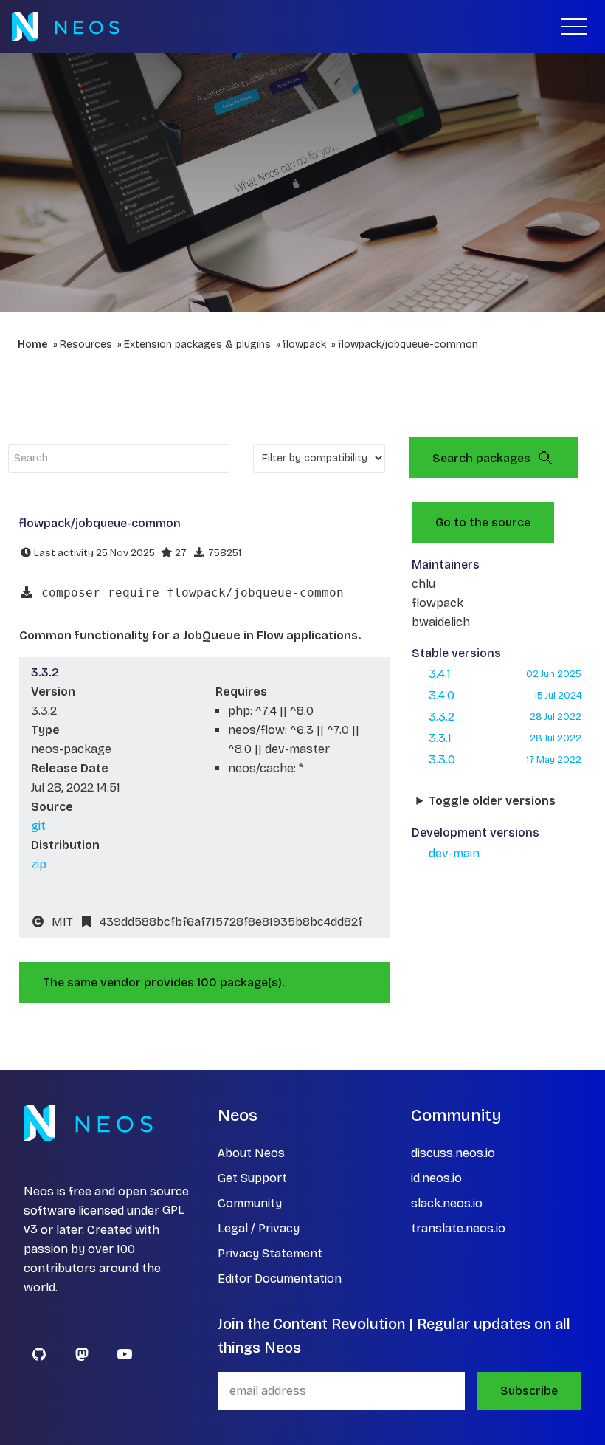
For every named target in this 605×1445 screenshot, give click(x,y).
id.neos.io (436, 1178)
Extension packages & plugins (197, 344)
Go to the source (482, 522)
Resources (86, 344)
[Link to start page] (65, 26)
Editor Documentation (280, 1278)
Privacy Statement (270, 1253)
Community (250, 1203)
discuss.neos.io (453, 1153)
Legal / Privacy (259, 1228)
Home (33, 344)
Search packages (481, 458)
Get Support (252, 1178)
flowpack (304, 344)
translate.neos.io (458, 1228)
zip (38, 864)
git (38, 826)
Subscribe (529, 1391)
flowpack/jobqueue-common (408, 344)
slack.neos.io (447, 1203)
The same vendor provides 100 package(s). (164, 982)
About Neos (251, 1153)
